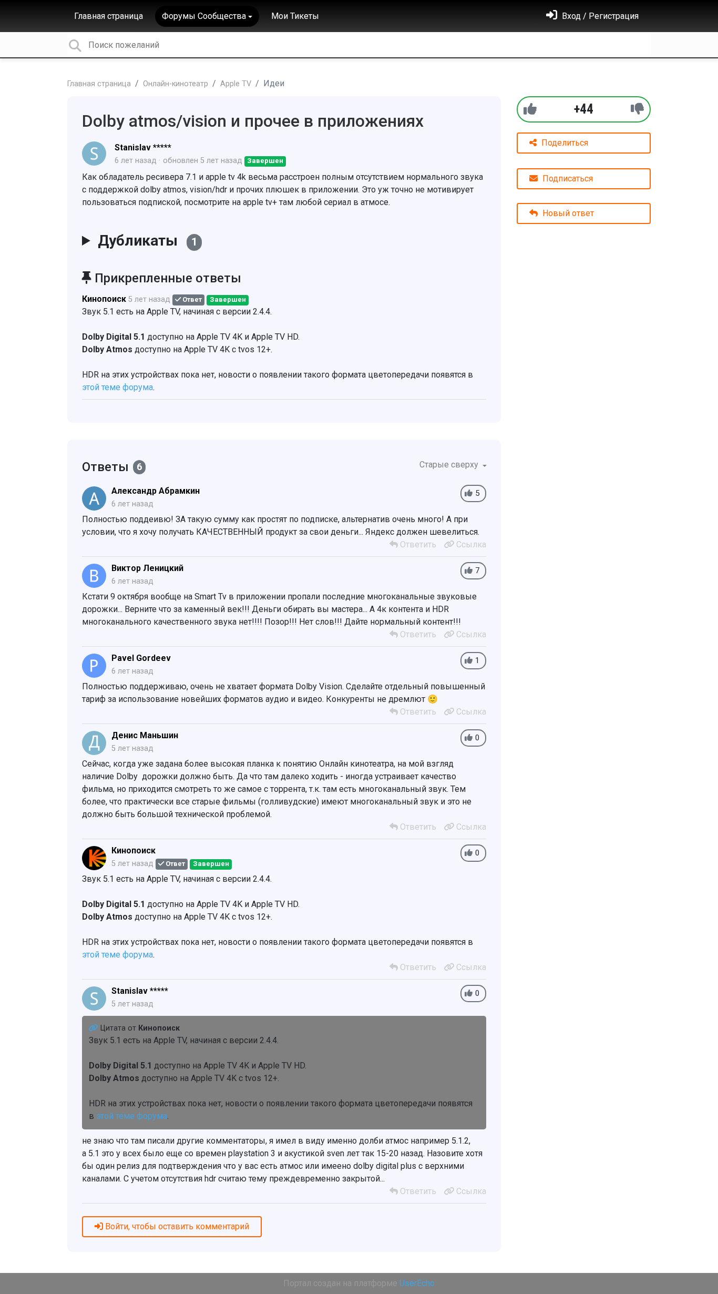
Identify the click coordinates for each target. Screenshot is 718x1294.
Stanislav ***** (143, 147)
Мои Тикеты (295, 16)
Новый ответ (567, 213)
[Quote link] (94, 1028)
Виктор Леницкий (147, 568)
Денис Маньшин (144, 735)
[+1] (530, 109)
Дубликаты (148, 240)
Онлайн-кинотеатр (175, 83)
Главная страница (108, 16)
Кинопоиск (104, 299)
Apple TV (235, 83)
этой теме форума (117, 387)
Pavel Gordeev (141, 658)
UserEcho (417, 1283)
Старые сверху (449, 465)
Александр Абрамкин (155, 491)
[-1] (637, 109)
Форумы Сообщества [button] (204, 16)
